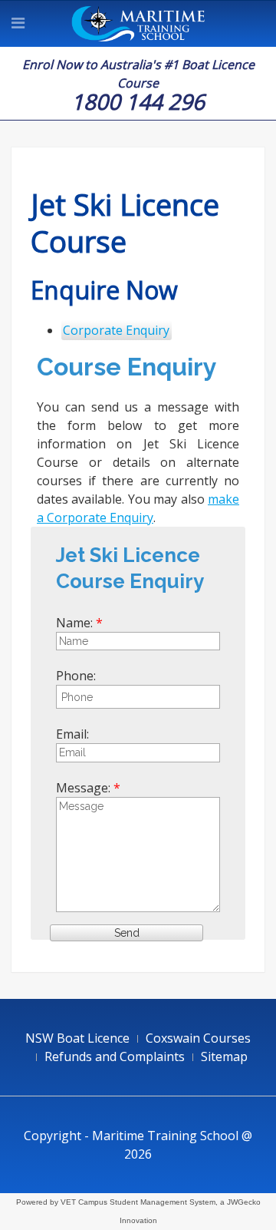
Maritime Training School (138, 24)
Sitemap (224, 1056)
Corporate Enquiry (116, 330)
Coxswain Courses (198, 1038)
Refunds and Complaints (114, 1056)
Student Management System (162, 1202)
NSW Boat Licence (77, 1038)
